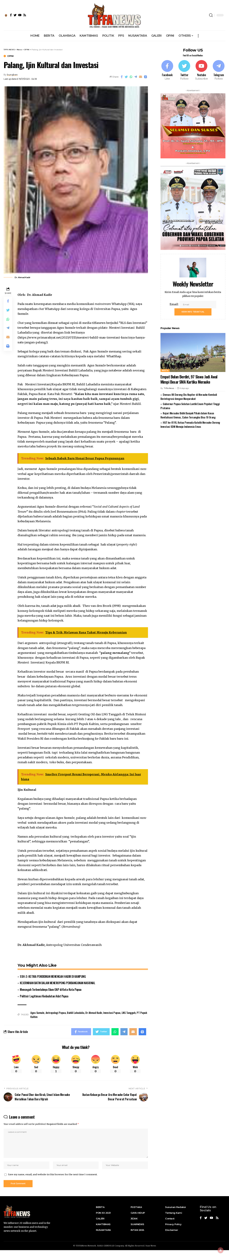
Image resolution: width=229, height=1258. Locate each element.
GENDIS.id (108, 1245)
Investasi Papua (111, 1013)
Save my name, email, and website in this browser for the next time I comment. (53, 1174)
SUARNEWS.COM (193, 438)
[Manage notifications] (220, 1250)
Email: (174, 304)
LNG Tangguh (129, 1013)
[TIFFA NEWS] (114, 15)
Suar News (150, 1245)
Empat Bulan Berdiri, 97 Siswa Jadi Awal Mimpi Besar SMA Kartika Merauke (188, 379)
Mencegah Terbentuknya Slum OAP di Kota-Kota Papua (50, 989)
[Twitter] (184, 70)
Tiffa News (169, 388)
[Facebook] (167, 70)
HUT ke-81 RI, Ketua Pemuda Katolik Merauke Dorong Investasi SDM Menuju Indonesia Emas (190, 424)
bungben (12, 74)
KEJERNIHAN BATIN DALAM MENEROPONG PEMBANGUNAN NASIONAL (57, 983)
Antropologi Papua (56, 1013)
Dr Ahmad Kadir (93, 1013)
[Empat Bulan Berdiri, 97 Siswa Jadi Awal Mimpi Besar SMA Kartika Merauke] (192, 352)
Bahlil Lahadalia (75, 1013)
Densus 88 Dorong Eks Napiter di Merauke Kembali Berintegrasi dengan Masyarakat (188, 397)
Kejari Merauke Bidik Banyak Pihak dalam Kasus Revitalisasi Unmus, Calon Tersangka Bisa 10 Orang (188, 415)
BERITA (165, 370)
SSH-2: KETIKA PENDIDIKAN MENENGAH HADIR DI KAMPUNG (53, 976)
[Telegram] (218, 70)
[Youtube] (201, 70)
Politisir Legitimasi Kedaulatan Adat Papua (44, 996)
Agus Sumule (37, 1013)
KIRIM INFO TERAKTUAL (193, 312)
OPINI (10, 56)
